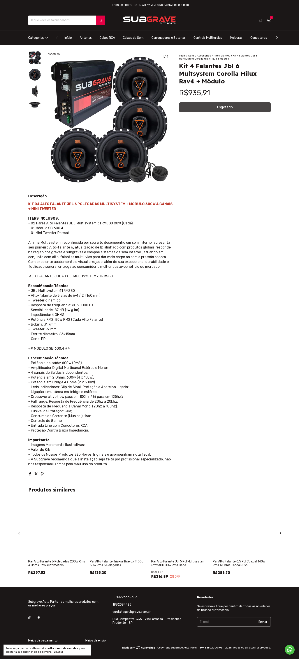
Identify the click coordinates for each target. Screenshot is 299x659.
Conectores (258, 38)
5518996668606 (125, 597)
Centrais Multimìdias (207, 38)
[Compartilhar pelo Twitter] (36, 474)
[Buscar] (100, 20)
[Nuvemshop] (139, 648)
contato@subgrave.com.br (132, 612)
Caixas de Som (133, 38)
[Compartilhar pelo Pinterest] (42, 474)
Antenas (86, 38)
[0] (268, 20)
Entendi (58, 651)
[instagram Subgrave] (29, 618)
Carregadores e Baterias (168, 38)
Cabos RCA (107, 38)
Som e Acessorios (199, 55)
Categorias (36, 38)
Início (68, 38)
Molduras (236, 38)
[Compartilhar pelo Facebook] (30, 474)
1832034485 (122, 604)
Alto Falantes (222, 55)
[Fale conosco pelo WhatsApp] (290, 650)
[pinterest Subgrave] (38, 618)
